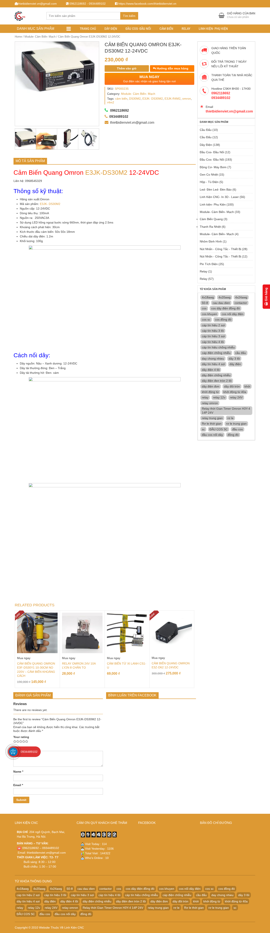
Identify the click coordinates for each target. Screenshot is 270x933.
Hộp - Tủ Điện (209, 182)
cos (204, 308)
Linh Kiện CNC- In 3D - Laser (219, 197)
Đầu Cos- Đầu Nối (138, 29)
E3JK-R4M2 (173, 98)
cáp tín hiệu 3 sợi (213, 336)
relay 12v (219, 397)
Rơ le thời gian (211, 423)
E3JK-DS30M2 (106, 172)
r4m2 (110, 102)
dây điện (235, 364)
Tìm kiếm (129, 16)
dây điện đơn (210, 386)
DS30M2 (135, 98)
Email (18, 785)
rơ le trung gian (236, 423)
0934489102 (29, 751)
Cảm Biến (166, 29)
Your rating (21, 737)
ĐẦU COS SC (218, 429)
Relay (186, 29)
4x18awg (208, 297)
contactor (241, 303)
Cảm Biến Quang (211, 219)
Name (18, 771)
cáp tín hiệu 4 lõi (213, 342)
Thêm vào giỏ (126, 68)
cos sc (206, 319)
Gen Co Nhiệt (209, 174)
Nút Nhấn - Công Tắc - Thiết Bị (220, 249)
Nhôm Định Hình (211, 241)
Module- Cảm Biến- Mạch (39, 36)
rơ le (230, 418)
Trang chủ (88, 29)
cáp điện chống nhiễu (216, 353)
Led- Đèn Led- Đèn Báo (216, 189)
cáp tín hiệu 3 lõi (213, 330)
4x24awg (241, 297)
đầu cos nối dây (212, 434)
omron (186, 98)
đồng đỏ (233, 434)
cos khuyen (209, 314)
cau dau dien (221, 303)
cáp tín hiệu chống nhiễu (218, 347)
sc (203, 429)
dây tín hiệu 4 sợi (213, 364)
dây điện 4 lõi (211, 369)
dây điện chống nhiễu (216, 375)
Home (18, 36)
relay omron (210, 403)
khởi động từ (210, 392)
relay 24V (236, 397)
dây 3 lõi (234, 358)
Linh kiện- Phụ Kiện (213, 29)
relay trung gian (212, 418)
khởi (247, 386)
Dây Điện (110, 29)
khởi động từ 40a (234, 392)
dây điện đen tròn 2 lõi (217, 380)
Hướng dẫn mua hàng (172, 68)
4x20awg (225, 297)
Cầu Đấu (206, 129)
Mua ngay (23, 658)
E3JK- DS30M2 (152, 98)
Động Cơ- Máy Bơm (213, 167)
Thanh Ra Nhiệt (210, 226)
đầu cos (237, 429)
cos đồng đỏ (223, 319)
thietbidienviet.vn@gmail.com (46, 852)
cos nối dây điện (232, 314)
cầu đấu (240, 353)
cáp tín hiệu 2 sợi (213, 325)
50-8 (205, 303)
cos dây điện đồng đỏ (225, 308)
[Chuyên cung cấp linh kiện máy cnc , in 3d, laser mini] (20, 15)
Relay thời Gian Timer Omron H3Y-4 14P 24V (226, 410)
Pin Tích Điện (209, 264)
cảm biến (121, 98)
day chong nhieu (213, 358)
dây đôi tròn (232, 386)
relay (205, 397)
